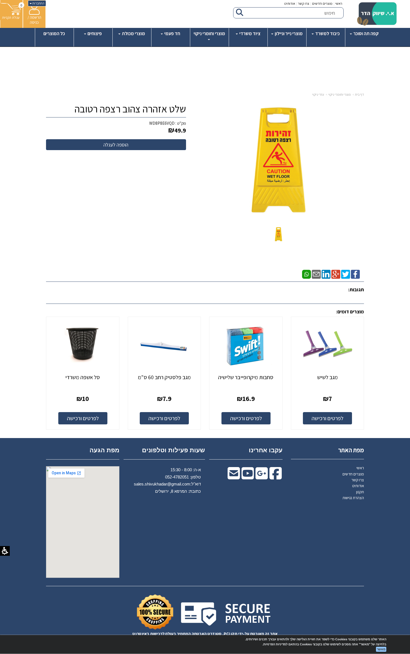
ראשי (338, 3)
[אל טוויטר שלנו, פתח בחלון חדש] (345, 273)
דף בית (359, 94)
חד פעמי (171, 33)
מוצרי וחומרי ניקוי (209, 33)
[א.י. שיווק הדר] (377, 14)
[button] (278, 233)
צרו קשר (303, 3)
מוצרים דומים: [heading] (350, 311)
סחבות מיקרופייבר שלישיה (245, 377)
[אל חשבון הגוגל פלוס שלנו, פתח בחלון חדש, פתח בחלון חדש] (261, 477)
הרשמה (35, 17)
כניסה (34, 22)
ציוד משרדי (249, 33)
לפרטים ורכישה (327, 418)
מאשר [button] (381, 649)
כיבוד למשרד (327, 33)
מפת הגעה (104, 450)
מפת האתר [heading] (351, 450)
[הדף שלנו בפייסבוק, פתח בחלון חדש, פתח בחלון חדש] (275, 477)
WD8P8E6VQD (162, 123)
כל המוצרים (54, 33)
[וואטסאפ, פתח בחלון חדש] (306, 273)
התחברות (38, 3)
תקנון (360, 491)
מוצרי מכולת (133, 33)
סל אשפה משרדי (82, 377)
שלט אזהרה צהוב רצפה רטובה (130, 108)
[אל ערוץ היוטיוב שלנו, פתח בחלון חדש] (248, 477)
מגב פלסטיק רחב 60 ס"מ (164, 377)
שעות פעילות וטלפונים (173, 450)
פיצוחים (94, 33)
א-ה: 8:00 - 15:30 (185, 469)
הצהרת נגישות (353, 497)
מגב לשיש (327, 377)
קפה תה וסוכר (366, 33)
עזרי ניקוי (318, 94)
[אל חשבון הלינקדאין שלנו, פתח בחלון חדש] (326, 273)
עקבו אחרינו (266, 450)
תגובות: (356, 289)
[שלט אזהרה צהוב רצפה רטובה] (278, 234)
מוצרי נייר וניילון (288, 33)
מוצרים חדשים (322, 3)
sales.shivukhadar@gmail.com (162, 484)
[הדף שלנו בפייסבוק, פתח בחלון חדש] (355, 273)
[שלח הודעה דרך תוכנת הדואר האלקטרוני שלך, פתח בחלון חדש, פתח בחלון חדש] (234, 477)
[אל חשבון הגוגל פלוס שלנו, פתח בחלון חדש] (335, 273)
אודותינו (289, 3)
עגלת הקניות (11, 17)
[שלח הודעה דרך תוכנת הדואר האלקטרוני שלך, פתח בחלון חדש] (316, 273)
